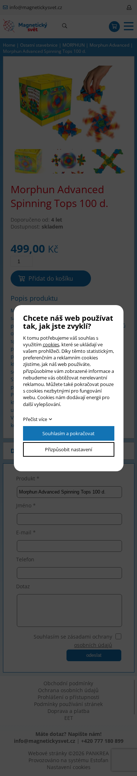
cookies (51, 344)
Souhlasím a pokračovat (68, 433)
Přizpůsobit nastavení (68, 449)
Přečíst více (35, 419)
